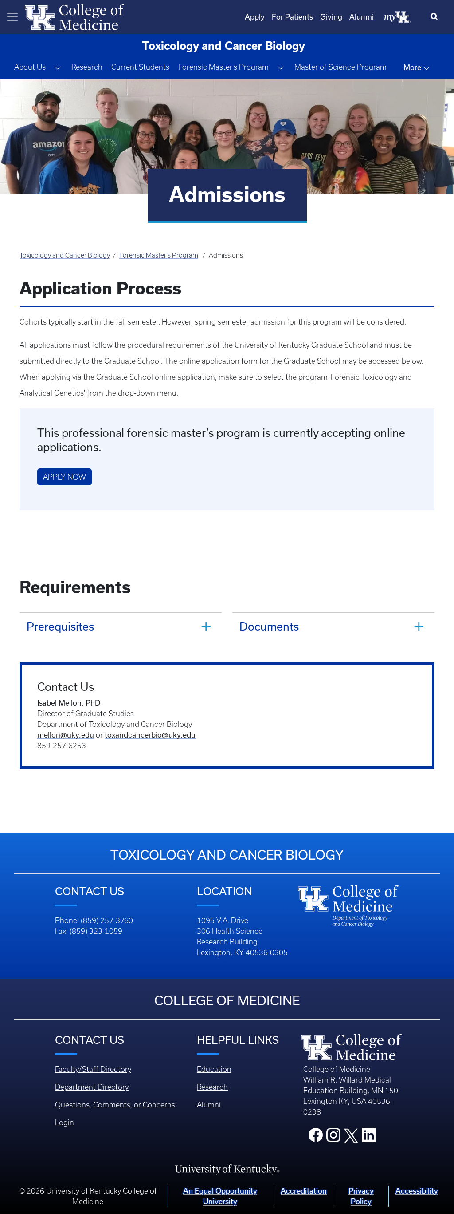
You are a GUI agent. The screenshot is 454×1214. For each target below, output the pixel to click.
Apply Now (64, 477)
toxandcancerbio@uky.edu (150, 734)
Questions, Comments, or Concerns (115, 1105)
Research (86, 67)
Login (64, 1123)
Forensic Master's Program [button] (223, 67)
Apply (255, 16)
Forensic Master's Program (158, 255)
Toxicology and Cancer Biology (65, 255)
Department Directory (92, 1087)
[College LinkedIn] (369, 1138)
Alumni (361, 16)
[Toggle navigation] (12, 17)
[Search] (436, 17)
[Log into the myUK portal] (397, 16)
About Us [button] (30, 67)
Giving (331, 16)
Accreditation (304, 1190)
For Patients (292, 16)
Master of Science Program (340, 67)
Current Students (140, 67)
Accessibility (416, 1190)
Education (214, 1069)
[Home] (74, 16)
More (413, 67)
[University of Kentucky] (227, 1169)
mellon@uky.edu (65, 734)
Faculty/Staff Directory (93, 1069)
